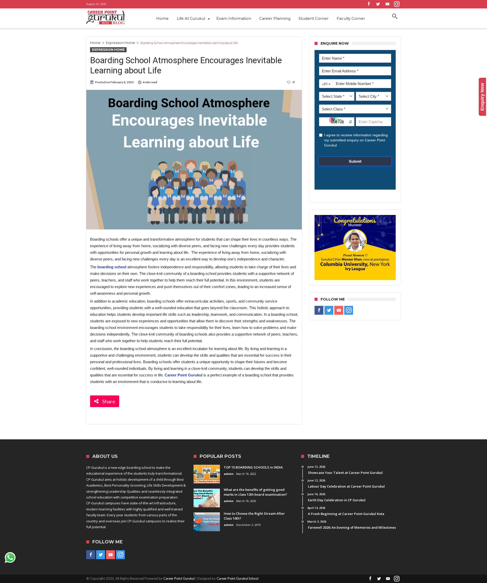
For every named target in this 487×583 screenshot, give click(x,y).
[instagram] (397, 4)
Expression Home (120, 43)
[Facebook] (368, 4)
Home (95, 43)
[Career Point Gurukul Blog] (114, 17)
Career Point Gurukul (179, 578)
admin (229, 474)
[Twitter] (378, 4)
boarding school (111, 267)
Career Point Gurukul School (237, 578)
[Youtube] (387, 4)
